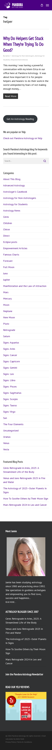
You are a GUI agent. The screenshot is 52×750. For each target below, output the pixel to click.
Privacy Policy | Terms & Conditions (19, 742)
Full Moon (8, 267)
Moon (6, 304)
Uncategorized (11, 430)
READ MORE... (11, 602)
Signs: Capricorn (11, 361)
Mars (5, 292)
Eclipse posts (10, 242)
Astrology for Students (15, 204)
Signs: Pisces (10, 386)
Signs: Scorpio (10, 399)
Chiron (6, 229)
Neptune (7, 311)
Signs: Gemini (10, 367)
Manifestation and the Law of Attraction (24, 286)
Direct (6, 235)
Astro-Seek (20, 739)
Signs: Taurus (10, 405)
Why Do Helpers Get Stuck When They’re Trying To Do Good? (23, 44)
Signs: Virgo (9, 411)
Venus (6, 443)
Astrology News (11, 210)
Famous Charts (11, 254)
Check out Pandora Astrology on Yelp (22, 138)
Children (7, 223)
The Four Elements (13, 424)
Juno (5, 273)
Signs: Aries (9, 348)
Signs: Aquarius (11, 342)
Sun (5, 418)
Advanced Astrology (14, 185)
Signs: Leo (8, 374)
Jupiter (6, 279)
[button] (47, 5)
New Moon (9, 317)
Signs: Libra (9, 380)
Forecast (7, 260)
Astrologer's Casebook (15, 191)
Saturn (6, 336)
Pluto (6, 323)
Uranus (7, 436)
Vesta (6, 449)
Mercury (7, 298)
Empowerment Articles (19, 60)
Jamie (7, 56)
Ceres (6, 216)
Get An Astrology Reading (20, 119)
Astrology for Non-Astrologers (23, 56)
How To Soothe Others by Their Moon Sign (25, 498)
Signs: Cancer (10, 355)
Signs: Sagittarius (12, 392)
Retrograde (9, 330)
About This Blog (11, 179)
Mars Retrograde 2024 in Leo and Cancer (25, 504)
